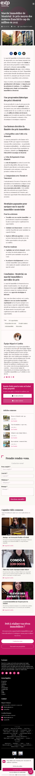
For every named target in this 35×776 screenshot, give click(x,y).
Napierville (13, 735)
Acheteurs (4, 684)
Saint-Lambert (7, 731)
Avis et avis (11, 774)
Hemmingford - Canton (25, 730)
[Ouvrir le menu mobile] (33, 4)
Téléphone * (5, 480)
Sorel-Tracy (27, 728)
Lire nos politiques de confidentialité (17, 772)
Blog (2, 691)
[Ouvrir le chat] (30, 771)
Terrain (27, 743)
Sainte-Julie (15, 731)
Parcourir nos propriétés (17, 646)
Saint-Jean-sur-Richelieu (16, 728)
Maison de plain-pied (7, 745)
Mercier (28, 731)
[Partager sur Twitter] (15, 53)
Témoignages (4, 687)
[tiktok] (4, 377)
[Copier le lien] (23, 53)
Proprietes (4, 681)
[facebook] (9, 377)
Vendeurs (3, 683)
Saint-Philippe (17, 739)
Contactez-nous (17, 641)
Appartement (8, 743)
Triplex (22, 746)
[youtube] (6, 377)
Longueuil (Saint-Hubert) (25, 733)
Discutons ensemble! (17, 499)
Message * (4, 486)
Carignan (22, 731)
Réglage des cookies (17, 766)
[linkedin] (13, 377)
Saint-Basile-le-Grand (9, 738)
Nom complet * (5, 466)
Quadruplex (15, 743)
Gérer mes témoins (21, 774)
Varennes (28, 738)
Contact (3, 694)
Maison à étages (14, 746)
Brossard (6, 728)
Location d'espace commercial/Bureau (22, 745)
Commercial (4, 689)
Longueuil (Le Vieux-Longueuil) (10, 733)
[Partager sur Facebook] (11, 53)
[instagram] (11, 377)
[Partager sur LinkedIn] (19, 53)
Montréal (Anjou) (20, 738)
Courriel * (4, 473)
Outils (2, 692)
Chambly (21, 735)
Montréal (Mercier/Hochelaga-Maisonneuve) (17, 736)
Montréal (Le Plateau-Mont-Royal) (10, 730)
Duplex (22, 743)
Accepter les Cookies (17, 769)
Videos (3, 686)
